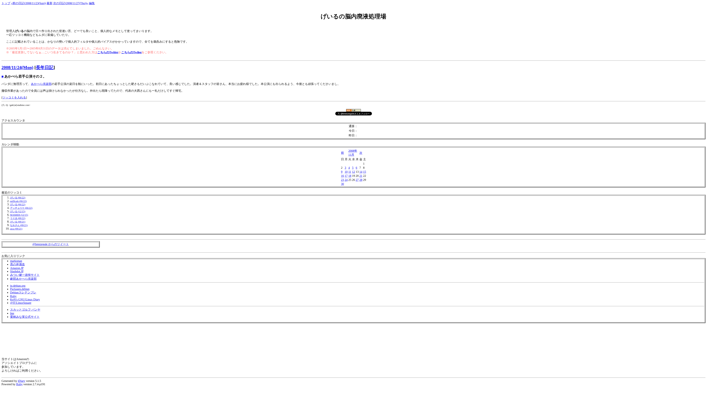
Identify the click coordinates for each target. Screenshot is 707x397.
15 (364, 171)
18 (349, 175)
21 (360, 175)
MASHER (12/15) (19, 215)
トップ (5, 3)
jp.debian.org (17, 285)
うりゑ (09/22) (17, 218)
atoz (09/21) (16, 229)
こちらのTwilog (131, 52)
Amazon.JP (17, 268)
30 (342, 183)
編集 (92, 3)
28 (360, 179)
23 (342, 179)
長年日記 (45, 67)
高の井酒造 (17, 264)
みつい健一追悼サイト (25, 274)
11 (349, 171)
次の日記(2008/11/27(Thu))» (70, 3)
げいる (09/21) (17, 222)
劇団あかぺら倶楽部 (23, 278)
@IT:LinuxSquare (20, 302)
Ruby (13, 296)
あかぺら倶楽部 (41, 83)
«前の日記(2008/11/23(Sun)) (28, 3)
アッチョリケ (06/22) (21, 208)
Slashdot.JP (17, 271)
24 (346, 179)
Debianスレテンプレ (23, 292)
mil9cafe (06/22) (18, 201)
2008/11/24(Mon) (17, 67)
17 (346, 175)
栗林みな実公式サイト (25, 316)
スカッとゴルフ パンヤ (25, 309)
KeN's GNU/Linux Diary (25, 299)
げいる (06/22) (17, 197)
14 (360, 171)
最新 (49, 3)
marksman (16, 260)
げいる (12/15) (17, 211)
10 (346, 171)
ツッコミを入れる (14, 97)
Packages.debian (19, 289)
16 (342, 175)
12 (353, 171)
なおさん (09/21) (19, 225)
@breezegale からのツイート (50, 244)
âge (12, 313)
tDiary (21, 380)
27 (357, 179)
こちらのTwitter (107, 52)
